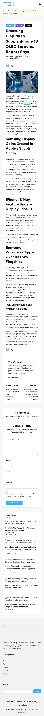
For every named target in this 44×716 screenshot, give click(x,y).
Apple (21, 116)
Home (5, 11)
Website (9, 482)
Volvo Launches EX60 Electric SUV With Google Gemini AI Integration (20, 605)
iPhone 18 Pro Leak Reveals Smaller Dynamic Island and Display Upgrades (20, 567)
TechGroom (15, 362)
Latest (10, 25)
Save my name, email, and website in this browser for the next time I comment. (20, 495)
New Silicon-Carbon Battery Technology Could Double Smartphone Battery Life (21, 548)
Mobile (19, 25)
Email (8, 471)
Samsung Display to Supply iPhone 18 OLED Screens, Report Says (21, 586)
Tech (28, 25)
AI (3, 661)
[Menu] (40, 4)
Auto (5, 664)
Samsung (27, 104)
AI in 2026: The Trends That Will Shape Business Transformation (20, 529)
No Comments (14, 58)
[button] (13, 377)
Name (9, 460)
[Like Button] (7, 66)
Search (5, 685)
